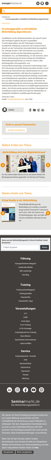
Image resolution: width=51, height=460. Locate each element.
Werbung (25, 378)
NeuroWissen (25, 336)
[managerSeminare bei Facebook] (25, 390)
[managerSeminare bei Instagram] (17, 390)
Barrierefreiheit (25, 363)
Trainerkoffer (25, 297)
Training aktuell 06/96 (15, 99)
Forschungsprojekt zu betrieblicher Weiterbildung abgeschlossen (27, 19)
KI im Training (25, 325)
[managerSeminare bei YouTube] (33, 390)
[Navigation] (47, 3)
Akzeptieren (8, 452)
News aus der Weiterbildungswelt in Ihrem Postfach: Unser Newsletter (25, 241)
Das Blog (25, 275)
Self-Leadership (25, 271)
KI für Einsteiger (25, 328)
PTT (25, 314)
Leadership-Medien (25, 267)
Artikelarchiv (6, 17)
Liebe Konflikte (25, 343)
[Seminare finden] (25, 403)
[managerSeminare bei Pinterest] (41, 390)
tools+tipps (25, 321)
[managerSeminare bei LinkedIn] (9, 390)
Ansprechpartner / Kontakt (25, 356)
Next (48, 165)
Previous (3, 165)
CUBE (25, 317)
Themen (25, 375)
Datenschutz (25, 367)
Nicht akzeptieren (24, 452)
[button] (13, 110)
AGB (25, 360)
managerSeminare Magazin (25, 264)
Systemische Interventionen (25, 340)
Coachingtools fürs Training (25, 332)
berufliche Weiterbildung (16, 130)
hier (37, 447)
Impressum (25, 371)
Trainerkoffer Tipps (25, 301)
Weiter (44, 247)
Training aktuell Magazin (25, 290)
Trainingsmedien (25, 293)
